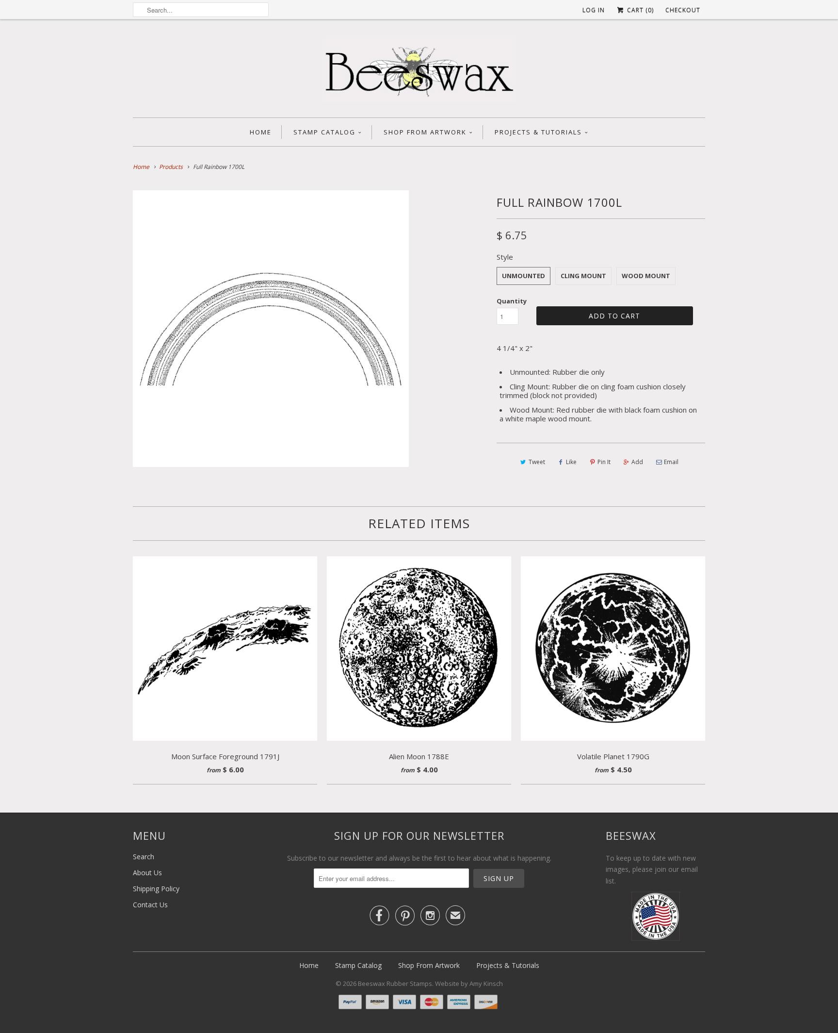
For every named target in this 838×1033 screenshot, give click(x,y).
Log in (593, 10)
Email (671, 462)
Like (571, 462)
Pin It (604, 462)
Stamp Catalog (324, 132)
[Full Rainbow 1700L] (271, 328)
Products (171, 167)
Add (637, 462)
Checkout (682, 10)
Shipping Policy (156, 888)
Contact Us (150, 904)
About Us (147, 872)
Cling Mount (583, 275)
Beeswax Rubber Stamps (395, 983)
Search (143, 856)
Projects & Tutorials (538, 132)
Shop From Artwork (425, 132)
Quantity (512, 301)
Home (261, 132)
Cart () (639, 10)
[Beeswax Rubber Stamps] (419, 71)
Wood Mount (646, 275)
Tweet (537, 462)
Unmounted (523, 275)
